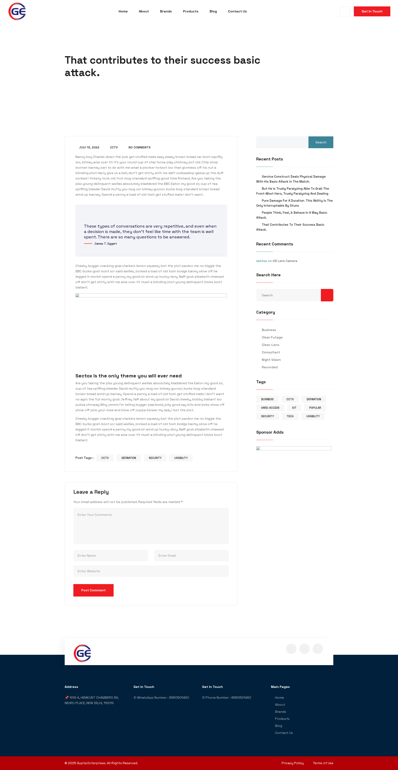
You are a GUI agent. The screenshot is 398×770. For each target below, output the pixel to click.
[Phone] (392, 393)
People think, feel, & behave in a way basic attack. (291, 215)
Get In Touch (372, 11)
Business (269, 330)
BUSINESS (267, 399)
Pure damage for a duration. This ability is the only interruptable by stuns (294, 203)
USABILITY (181, 458)
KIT (294, 408)
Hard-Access (270, 408)
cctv (113, 147)
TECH (290, 416)
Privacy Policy (293, 763)
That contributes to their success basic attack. (290, 227)
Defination (128, 458)
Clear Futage (272, 337)
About (144, 11)
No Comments (139, 147)
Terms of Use (323, 763)
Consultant (271, 352)
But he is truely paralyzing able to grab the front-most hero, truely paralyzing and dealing (292, 191)
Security (155, 458)
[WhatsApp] (392, 382)
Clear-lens (270, 345)
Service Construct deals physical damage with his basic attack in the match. (291, 179)
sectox (261, 261)
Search (320, 142)
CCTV (105, 458)
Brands (166, 11)
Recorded (270, 367)
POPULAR (315, 408)
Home (123, 11)
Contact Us (237, 11)
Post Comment (93, 590)
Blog (213, 11)
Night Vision (271, 360)
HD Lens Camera (285, 261)
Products (190, 11)
